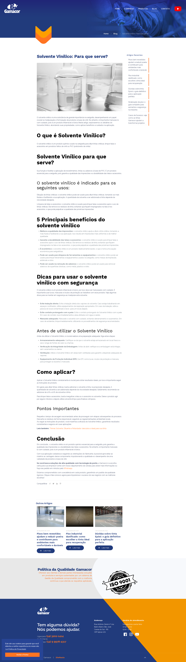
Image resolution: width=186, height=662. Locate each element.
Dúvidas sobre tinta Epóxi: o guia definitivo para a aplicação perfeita (137, 93)
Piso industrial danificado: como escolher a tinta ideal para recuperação (136, 79)
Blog (115, 34)
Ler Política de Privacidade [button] (15, 649)
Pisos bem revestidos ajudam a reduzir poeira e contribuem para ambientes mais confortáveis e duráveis (50, 539)
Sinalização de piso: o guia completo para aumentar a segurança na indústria (137, 106)
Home (106, 34)
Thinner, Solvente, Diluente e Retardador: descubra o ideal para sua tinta (78, 428)
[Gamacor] (12, 9)
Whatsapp (68, 468)
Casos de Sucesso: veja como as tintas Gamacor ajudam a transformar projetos (137, 119)
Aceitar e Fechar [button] (22, 655)
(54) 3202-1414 (55, 636)
